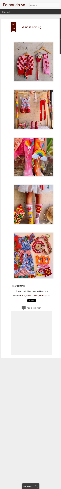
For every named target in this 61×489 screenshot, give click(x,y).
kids (48, 295)
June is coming (31, 27)
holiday (42, 295)
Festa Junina (32, 295)
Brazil (22, 295)
